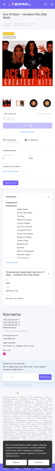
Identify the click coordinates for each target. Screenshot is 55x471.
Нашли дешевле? (27, 132)
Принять (16, 462)
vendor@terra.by (9, 339)
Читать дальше (12, 262)
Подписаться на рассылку (14, 363)
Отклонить (39, 462)
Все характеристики (10, 171)
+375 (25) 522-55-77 (11, 325)
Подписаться (45, 377)
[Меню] (4, 4)
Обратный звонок (9, 328)
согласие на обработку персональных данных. (27, 384)
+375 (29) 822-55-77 (11, 322)
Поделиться (9, 183)
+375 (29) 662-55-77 (11, 320)
